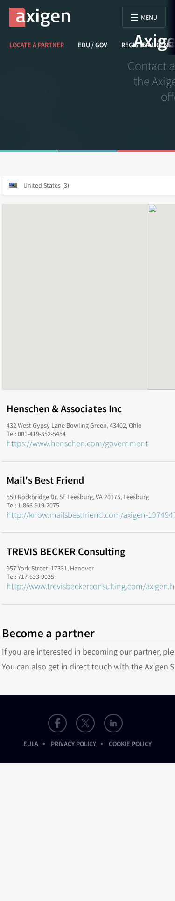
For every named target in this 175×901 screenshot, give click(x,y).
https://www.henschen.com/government (77, 443)
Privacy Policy (73, 743)
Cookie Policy (130, 743)
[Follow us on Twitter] (85, 723)
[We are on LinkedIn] (113, 723)
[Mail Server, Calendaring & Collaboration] (44, 17)
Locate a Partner (36, 45)
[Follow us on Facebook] (57, 723)
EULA (30, 743)
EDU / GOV (92, 45)
